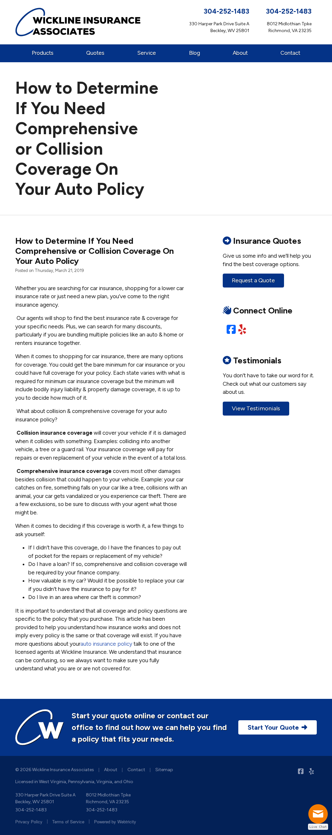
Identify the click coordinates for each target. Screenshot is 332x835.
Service (146, 53)
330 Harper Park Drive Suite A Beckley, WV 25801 (45, 798)
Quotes (95, 53)
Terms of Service (68, 821)
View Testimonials (256, 408)
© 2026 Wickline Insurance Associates (54, 769)
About (240, 53)
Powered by (115, 821)
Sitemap (164, 769)
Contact (290, 53)
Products (42, 53)
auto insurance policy (106, 644)
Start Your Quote (273, 727)
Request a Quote (253, 280)
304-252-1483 (226, 11)
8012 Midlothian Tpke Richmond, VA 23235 (108, 798)
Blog (194, 53)
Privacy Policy (28, 821)
